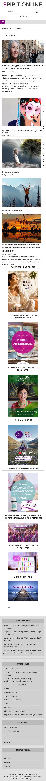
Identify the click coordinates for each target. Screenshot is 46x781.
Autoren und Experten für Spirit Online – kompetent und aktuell (22, 673)
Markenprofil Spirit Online (13, 700)
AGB (5, 739)
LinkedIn (7, 762)
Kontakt (6, 703)
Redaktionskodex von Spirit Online (16, 685)
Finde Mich (7, 707)
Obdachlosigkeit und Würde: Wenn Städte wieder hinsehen (22, 67)
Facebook (7, 755)
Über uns (7, 689)
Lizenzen (7, 742)
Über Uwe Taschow (10, 696)
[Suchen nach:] (23, 607)
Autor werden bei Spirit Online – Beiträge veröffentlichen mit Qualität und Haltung (18, 680)
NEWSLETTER (23, 16)
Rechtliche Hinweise (10, 727)
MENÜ (2, 23)
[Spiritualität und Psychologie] (23, 228)
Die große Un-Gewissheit (12, 210)
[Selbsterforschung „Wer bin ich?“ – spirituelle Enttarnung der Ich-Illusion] (21, 112)
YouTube (7, 758)
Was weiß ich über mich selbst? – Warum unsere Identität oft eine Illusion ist (21, 247)
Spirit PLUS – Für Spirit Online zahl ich (17, 711)
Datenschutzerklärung (11, 731)
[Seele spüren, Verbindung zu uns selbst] (21, 153)
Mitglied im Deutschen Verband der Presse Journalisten (23, 715)
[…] (10, 91)
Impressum (8, 735)
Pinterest (7, 766)
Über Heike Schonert (11, 692)
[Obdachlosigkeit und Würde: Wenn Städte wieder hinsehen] (23, 51)
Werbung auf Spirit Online (13, 669)
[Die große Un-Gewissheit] (21, 192)
